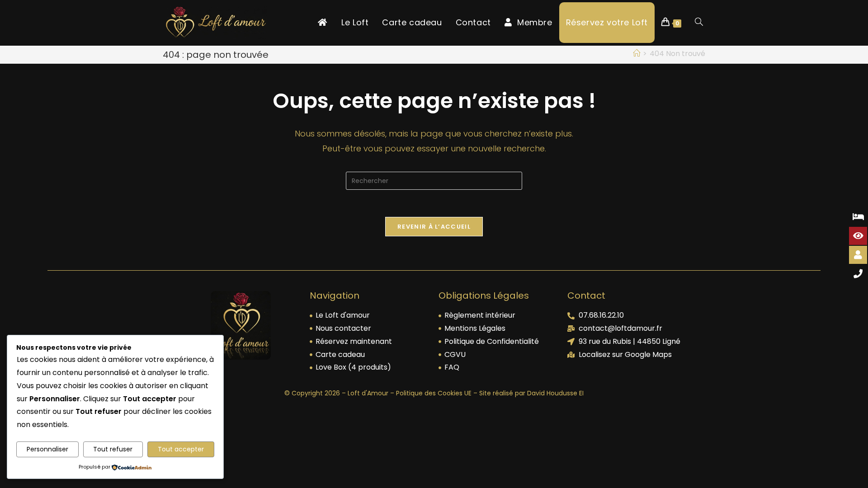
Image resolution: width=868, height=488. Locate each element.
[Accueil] (636, 53)
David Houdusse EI (555, 393)
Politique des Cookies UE (434, 393)
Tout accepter (181, 449)
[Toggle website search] (699, 22)
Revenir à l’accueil (434, 226)
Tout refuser (112, 449)
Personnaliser (47, 449)
